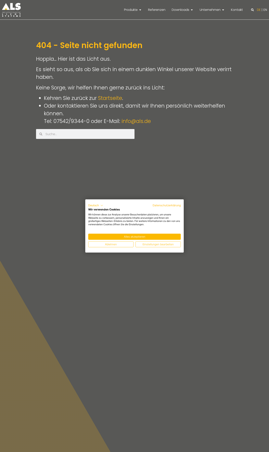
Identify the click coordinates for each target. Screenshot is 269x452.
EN (265, 9)
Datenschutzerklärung (167, 205)
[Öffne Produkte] (140, 9)
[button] (252, 9)
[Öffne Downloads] (191, 9)
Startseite (110, 98)
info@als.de (136, 121)
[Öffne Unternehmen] (223, 9)
